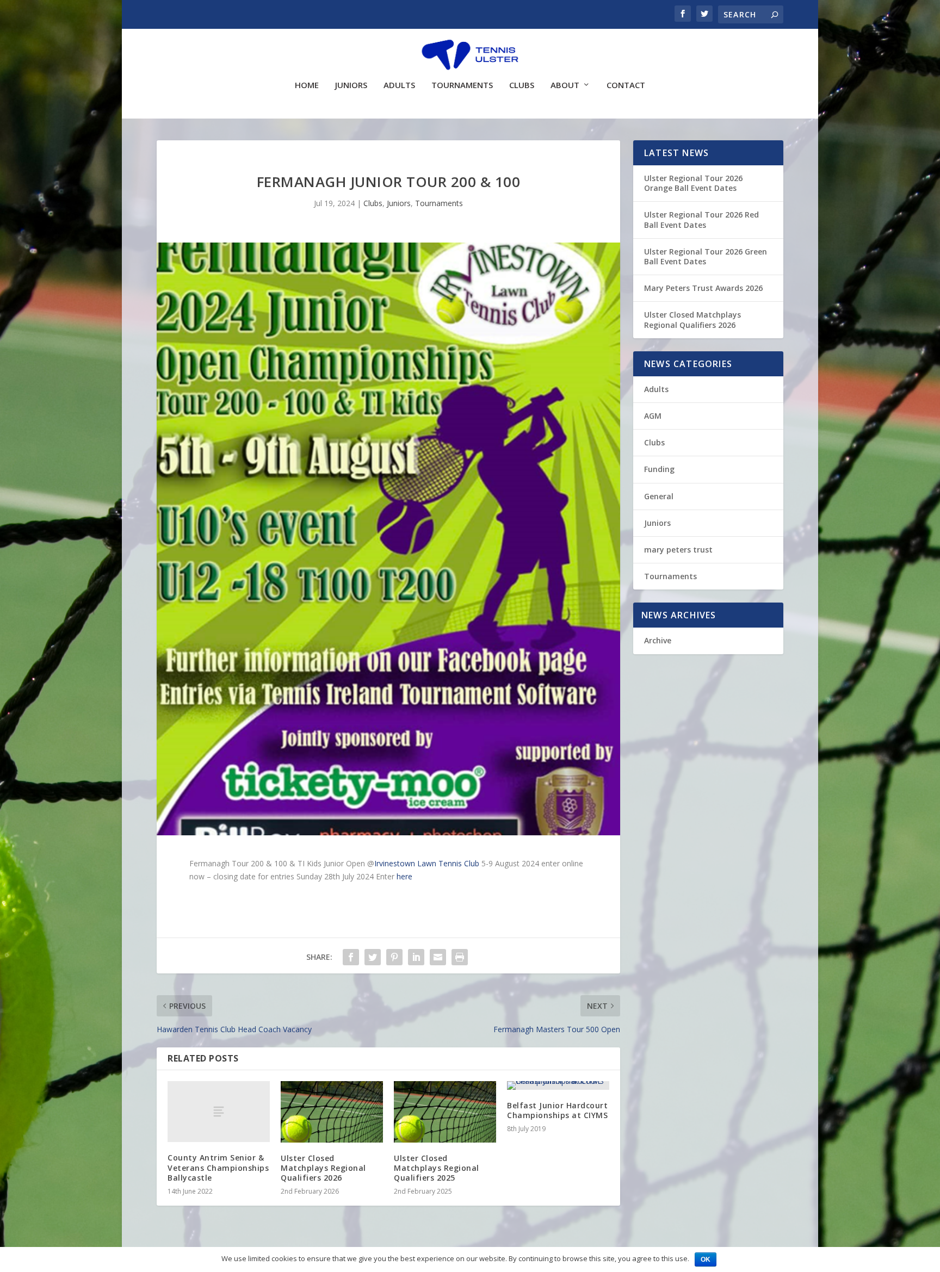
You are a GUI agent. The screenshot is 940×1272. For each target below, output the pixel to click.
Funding (659, 469)
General (658, 496)
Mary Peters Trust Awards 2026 (703, 288)
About (565, 85)
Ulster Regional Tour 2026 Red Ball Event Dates (701, 219)
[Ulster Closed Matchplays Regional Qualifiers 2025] (445, 1112)
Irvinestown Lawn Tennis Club (426, 863)
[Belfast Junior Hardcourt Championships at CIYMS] (558, 1085)
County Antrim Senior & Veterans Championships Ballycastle (218, 1167)
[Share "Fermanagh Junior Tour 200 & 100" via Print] (460, 957)
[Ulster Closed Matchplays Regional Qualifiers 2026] (332, 1112)
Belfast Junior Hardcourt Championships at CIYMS (557, 1110)
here (404, 876)
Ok (705, 1259)
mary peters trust (678, 549)
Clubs (521, 85)
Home (307, 85)
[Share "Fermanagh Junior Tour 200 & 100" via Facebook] (351, 957)
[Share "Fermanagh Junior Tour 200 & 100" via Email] (438, 957)
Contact (626, 85)
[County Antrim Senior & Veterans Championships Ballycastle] (219, 1112)
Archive (657, 640)
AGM (652, 416)
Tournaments (462, 85)
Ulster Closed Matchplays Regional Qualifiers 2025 (436, 1168)
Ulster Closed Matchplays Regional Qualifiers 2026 (323, 1168)
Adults (399, 85)
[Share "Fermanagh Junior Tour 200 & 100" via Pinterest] (394, 957)
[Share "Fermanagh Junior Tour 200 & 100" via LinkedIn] (416, 957)
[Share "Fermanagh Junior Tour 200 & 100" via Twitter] (373, 957)
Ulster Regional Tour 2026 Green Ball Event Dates (705, 256)
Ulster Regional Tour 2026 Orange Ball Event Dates (693, 183)
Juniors (351, 85)
